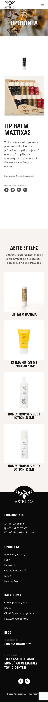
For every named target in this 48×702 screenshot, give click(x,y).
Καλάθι (8, 607)
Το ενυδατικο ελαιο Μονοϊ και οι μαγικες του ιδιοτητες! (20, 663)
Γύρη (7, 559)
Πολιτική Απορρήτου (16, 618)
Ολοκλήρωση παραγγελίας (19, 613)
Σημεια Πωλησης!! (17, 643)
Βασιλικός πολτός (14, 554)
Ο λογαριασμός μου (15, 602)
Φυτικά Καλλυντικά (25, 176)
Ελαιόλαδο (10, 565)
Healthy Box (11, 581)
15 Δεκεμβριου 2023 (13, 640)
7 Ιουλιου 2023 (10, 655)
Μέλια (7, 575)
